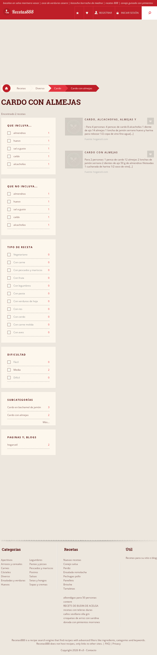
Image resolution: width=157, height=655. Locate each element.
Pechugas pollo (72, 576)
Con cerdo (31, 316)
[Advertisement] (78, 48)
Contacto (91, 650)
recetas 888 (111, 3)
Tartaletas (69, 588)
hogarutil (28, 444)
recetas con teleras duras (77, 610)
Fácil (31, 362)
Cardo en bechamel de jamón (28, 407)
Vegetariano (31, 254)
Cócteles (6, 572)
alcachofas (31, 164)
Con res (31, 309)
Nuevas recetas (72, 560)
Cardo (57, 88)
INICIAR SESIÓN (130, 13)
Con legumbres (31, 285)
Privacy (116, 643)
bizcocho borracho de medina (87, 3)
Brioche (67, 584)
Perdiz (67, 568)
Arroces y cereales (11, 564)
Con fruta (31, 278)
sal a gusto (31, 148)
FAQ (107, 643)
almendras (31, 133)
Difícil (31, 377)
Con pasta (31, 293)
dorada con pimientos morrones (81, 622)
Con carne (31, 262)
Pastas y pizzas (38, 564)
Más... (46, 422)
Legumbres (35, 560)
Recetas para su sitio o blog (141, 558)
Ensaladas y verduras (13, 580)
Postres (33, 572)
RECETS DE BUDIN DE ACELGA (80, 606)
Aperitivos (6, 560)
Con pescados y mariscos (31, 270)
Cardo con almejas (81, 88)
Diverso (40, 88)
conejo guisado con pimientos (137, 3)
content (67, 601)
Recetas (21, 88)
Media (31, 370)
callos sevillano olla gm (76, 614)
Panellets (68, 580)
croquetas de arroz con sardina (81, 618)
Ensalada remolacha (75, 572)
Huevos (5, 584)
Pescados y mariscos (41, 568)
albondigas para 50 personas (79, 597)
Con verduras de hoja (31, 301)
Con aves (31, 332)
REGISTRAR (105, 13)
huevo (31, 140)
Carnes (5, 568)
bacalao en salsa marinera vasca (21, 3)
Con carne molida (31, 324)
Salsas (33, 576)
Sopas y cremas (38, 584)
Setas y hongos (38, 580)
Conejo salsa (70, 564)
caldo (31, 156)
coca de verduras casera (54, 3)
